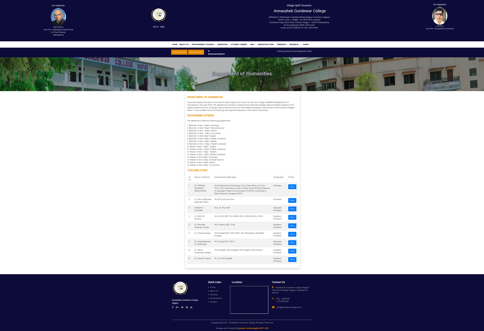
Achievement (216, 298)
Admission (222, 44)
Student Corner (239, 44)
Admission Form (179, 52)
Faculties (214, 294)
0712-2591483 (283, 301)
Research (294, 44)
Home (174, 44)
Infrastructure (266, 44)
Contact (213, 302)
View (292, 186)
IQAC (252, 44)
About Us (184, 44)
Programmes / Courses (203, 44)
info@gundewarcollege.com (289, 307)
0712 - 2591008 (282, 299)
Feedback (281, 44)
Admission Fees (196, 52)
